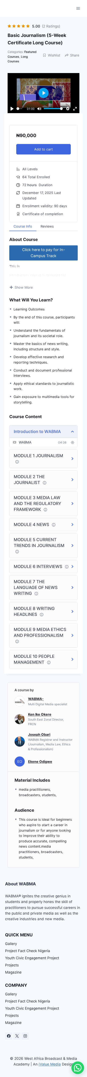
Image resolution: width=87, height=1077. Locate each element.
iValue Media (50, 1064)
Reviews (47, 226)
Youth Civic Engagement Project (32, 958)
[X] (16, 1036)
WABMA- (36, 699)
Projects (12, 965)
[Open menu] (78, 8)
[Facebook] (8, 1036)
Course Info (23, 226)
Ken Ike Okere (39, 714)
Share (74, 55)
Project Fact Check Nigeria (27, 951)
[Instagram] (25, 1036)
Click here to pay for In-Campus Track (43, 252)
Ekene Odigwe (40, 761)
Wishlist (54, 55)
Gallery (11, 944)
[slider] (19, 109)
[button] (77, 1067)
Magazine (13, 972)
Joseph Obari (39, 734)
